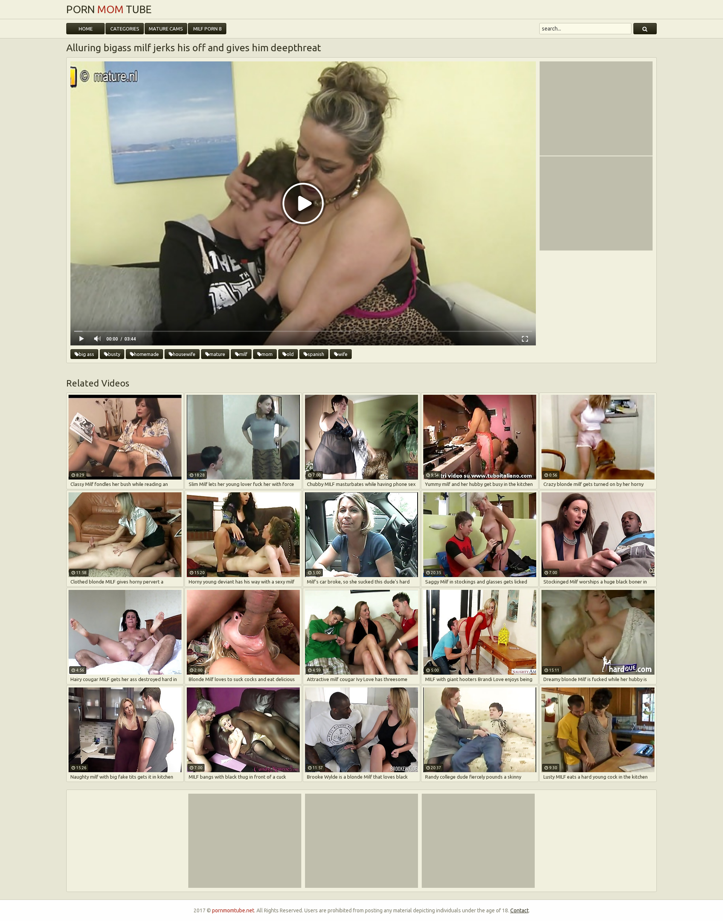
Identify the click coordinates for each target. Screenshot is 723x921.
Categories (124, 28)
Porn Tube (109, 9)
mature (217, 354)
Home (86, 28)
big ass (86, 354)
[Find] (645, 28)
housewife (184, 354)
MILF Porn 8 (207, 28)
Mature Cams (166, 28)
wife (343, 354)
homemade (146, 354)
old (290, 354)
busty (114, 354)
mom (267, 354)
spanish (316, 354)
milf (243, 354)
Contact (519, 910)
